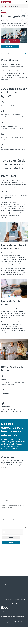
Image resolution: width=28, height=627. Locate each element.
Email (4, 512)
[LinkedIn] (12, 603)
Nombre (4, 472)
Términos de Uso (8, 599)
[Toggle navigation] (26, 2)
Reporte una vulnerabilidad (19, 599)
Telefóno (5, 500)
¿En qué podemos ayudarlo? (10, 519)
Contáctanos (9, 46)
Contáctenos (4, 592)
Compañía (5, 486)
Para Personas (5, 580)
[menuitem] (19, 2)
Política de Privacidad (18, 596)
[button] (19, 2)
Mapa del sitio (8, 596)
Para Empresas (5, 584)
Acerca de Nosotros (6, 588)
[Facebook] (16, 603)
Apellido (4, 479)
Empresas (7, 6)
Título (4, 493)
